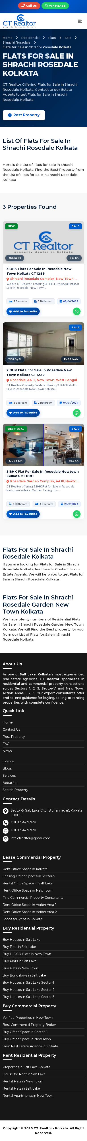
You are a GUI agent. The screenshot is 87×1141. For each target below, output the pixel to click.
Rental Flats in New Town (22, 1081)
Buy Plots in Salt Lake (20, 961)
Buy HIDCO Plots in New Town (27, 954)
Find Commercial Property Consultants (33, 898)
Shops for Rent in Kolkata (22, 919)
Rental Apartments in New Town (28, 1096)
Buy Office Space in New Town (27, 1039)
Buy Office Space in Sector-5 (25, 1032)
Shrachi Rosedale (17, 42)
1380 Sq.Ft (14, 359)
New (11, 226)
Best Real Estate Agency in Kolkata (30, 1046)
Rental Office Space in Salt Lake (28, 883)
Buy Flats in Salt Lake (19, 947)
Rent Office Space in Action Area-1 (29, 905)
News (7, 751)
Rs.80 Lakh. (71, 359)
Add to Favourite (25, 311)
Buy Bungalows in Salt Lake (24, 975)
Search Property (15, 790)
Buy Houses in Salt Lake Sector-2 (28, 990)
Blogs (7, 768)
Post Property (26, 115)
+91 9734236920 (23, 822)
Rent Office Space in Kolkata (25, 869)
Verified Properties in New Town (28, 1018)
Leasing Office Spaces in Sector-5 (29, 876)
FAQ (6, 744)
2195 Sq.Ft (14, 258)
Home (7, 38)
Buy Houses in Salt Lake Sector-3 (28, 997)
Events (8, 761)
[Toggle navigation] (80, 21)
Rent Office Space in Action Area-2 (30, 912)
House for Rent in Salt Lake (24, 1074)
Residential (30, 38)
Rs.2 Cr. (74, 460)
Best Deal (16, 428)
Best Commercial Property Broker (29, 1025)
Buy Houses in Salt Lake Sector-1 (28, 983)
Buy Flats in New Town (20, 968)
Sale (68, 38)
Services (9, 776)
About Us (10, 783)
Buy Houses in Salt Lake (21, 940)
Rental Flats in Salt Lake (21, 1088)
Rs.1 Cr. (74, 258)
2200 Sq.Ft (15, 460)
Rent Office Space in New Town (27, 890)
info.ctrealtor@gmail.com (30, 838)
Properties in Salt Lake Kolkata (26, 1067)
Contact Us (11, 730)
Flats (52, 38)
